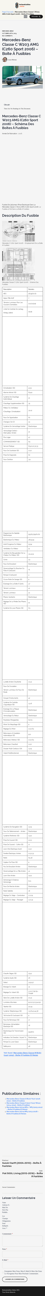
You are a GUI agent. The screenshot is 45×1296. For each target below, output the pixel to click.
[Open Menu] (25, 16)
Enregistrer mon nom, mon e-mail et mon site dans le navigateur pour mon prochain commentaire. (23, 1272)
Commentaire (7, 1234)
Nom (4, 1249)
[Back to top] (40, 1291)
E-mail (5, 1260)
